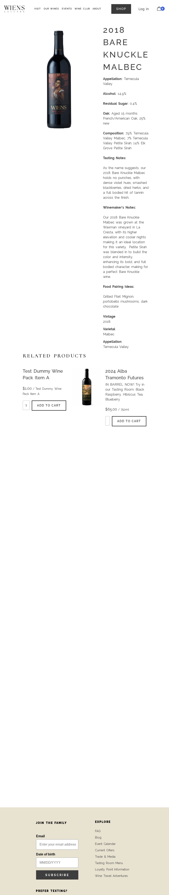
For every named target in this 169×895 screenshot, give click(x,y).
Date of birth (45, 854)
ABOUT (97, 8)
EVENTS (67, 8)
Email (40, 836)
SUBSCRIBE (57, 875)
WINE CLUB (82, 8)
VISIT (37, 8)
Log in (143, 9)
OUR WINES (51, 8)
